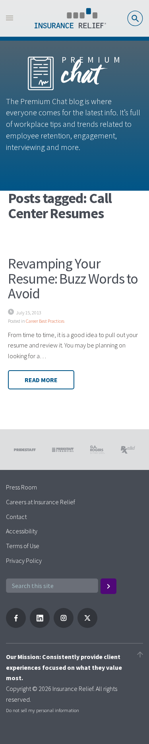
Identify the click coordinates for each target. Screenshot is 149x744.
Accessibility (21, 531)
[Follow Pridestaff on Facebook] (16, 626)
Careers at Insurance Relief (40, 502)
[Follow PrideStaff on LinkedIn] (40, 626)
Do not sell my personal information (42, 710)
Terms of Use (22, 546)
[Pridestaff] (70, 18)
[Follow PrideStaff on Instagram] (64, 626)
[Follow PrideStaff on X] (87, 626)
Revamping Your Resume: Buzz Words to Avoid (73, 279)
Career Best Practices (45, 321)
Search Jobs (135, 18)
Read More (41, 380)
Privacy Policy (24, 560)
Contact (16, 517)
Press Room (21, 487)
